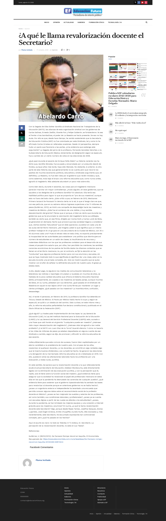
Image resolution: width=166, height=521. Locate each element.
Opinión (56, 22)
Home (21, 29)
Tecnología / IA (115, 22)
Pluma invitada (26, 50)
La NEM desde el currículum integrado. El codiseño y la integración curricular (131, 114)
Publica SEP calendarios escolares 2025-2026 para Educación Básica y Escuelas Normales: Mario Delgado (122, 98)
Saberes (81, 22)
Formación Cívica (96, 22)
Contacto (101, 494)
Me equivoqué (121, 130)
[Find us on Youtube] (142, 2)
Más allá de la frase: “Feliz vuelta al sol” (130, 123)
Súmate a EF (102, 502)
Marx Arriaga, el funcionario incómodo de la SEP (126, 139)
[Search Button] (146, 22)
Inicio (46, 22)
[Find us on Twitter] (135, 2)
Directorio (101, 488)
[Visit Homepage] (83, 12)
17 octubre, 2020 (43, 50)
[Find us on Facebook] (138, 2)
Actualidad (69, 22)
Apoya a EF (101, 499)
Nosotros (101, 491)
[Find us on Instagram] (145, 2)
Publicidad (101, 497)
